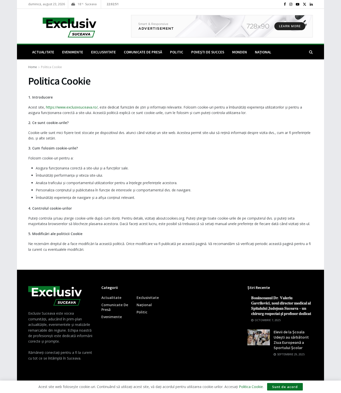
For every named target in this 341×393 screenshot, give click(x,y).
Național (263, 52)
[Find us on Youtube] (297, 4)
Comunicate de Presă (143, 52)
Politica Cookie (51, 67)
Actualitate (43, 52)
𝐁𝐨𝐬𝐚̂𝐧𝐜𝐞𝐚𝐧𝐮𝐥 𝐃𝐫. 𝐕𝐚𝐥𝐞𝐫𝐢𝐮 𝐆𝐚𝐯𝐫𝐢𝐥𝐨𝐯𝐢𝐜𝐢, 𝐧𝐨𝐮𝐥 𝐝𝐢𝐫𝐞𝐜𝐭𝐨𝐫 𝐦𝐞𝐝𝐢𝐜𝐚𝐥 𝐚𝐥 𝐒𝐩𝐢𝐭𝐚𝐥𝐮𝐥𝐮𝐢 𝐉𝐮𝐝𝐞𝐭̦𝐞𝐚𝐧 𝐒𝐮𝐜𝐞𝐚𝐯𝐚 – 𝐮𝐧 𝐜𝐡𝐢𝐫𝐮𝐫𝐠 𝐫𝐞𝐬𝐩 (281, 305)
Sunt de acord (285, 387)
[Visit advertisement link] (222, 26)
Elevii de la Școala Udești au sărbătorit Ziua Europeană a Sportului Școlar (291, 339)
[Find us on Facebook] (285, 4)
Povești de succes (207, 52)
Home (32, 67)
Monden (239, 52)
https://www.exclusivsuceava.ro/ (72, 107)
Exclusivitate (103, 52)
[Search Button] (311, 52)
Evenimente (72, 52)
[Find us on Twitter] (304, 4)
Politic (176, 52)
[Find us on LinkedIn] (311, 4)
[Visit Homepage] (62, 26)
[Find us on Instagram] (290, 4)
